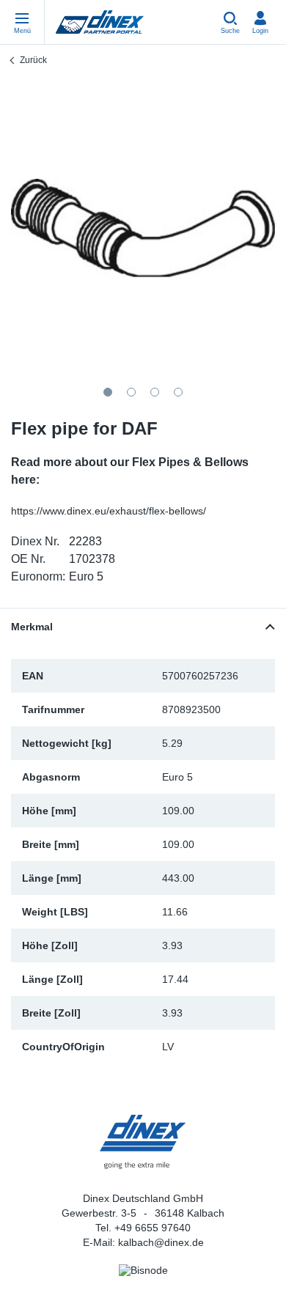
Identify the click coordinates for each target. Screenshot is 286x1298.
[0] (143, 228)
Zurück (33, 60)
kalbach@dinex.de (161, 1242)
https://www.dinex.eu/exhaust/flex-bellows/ (108, 511)
